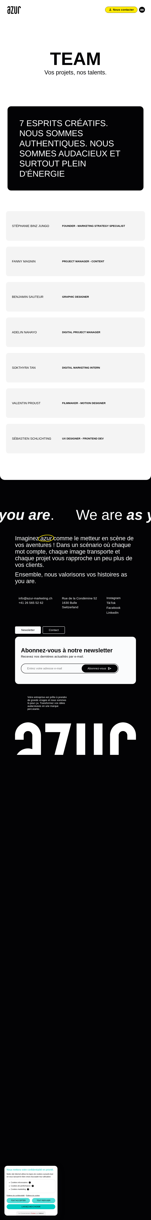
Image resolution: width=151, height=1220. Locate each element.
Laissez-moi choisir (31, 1207)
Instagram (113, 598)
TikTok (111, 603)
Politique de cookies (33, 1195)
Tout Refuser (43, 1200)
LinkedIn (112, 612)
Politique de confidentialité (16, 1195)
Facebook (113, 608)
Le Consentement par (31, 1213)
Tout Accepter (18, 1200)
